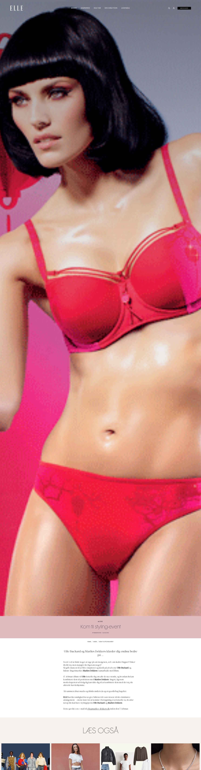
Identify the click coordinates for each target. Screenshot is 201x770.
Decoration (111, 8)
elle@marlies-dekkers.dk (98, 709)
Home (89, 641)
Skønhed (85, 8)
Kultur (97, 8)
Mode (74, 8)
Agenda (125, 8)
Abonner (184, 8)
